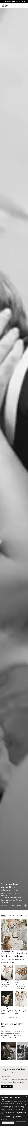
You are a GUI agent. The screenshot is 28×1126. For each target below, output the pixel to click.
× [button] (26, 1096)
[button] (21, 1062)
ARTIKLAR (4, 905)
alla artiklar (14, 1017)
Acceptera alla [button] (8, 1123)
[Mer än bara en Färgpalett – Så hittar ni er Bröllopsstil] (14, 941)
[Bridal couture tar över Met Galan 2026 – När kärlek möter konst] (21, 1003)
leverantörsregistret (8, 1037)
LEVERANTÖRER (16, 905)
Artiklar (3, 915)
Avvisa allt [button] (21, 1123)
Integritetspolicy (11, 1110)
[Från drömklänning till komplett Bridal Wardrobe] (7, 977)
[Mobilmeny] (26, 5)
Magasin (4, 1093)
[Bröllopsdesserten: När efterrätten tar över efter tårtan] (21, 977)
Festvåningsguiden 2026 (11, 1)
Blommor (20, 915)
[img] (4, 5)
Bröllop (12, 915)
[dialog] (14, 1110)
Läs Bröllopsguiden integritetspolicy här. (15, 1082)
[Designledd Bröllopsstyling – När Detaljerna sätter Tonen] (7, 1003)
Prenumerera (7, 1086)
